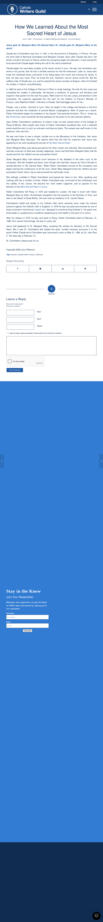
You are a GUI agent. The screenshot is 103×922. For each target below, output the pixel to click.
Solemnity (39, 254)
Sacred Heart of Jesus (26, 254)
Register (83, 2)
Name (39, 311)
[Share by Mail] (85, 268)
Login (95, 2)
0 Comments (37, 39)
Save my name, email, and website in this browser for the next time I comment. (36, 333)
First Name (10, 613)
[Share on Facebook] (17, 268)
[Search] (89, 9)
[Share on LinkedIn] (63, 268)
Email (39, 319)
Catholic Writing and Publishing (56, 39)
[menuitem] (89, 9)
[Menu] (94, 9)
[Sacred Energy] (2, 461)
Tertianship (15, 116)
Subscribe (27, 631)
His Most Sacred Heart (59, 142)
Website (39, 326)
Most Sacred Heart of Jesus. (34, 186)
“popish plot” (40, 209)
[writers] (26, 9)
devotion (14, 254)
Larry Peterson (75, 39)
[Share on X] (40, 268)
